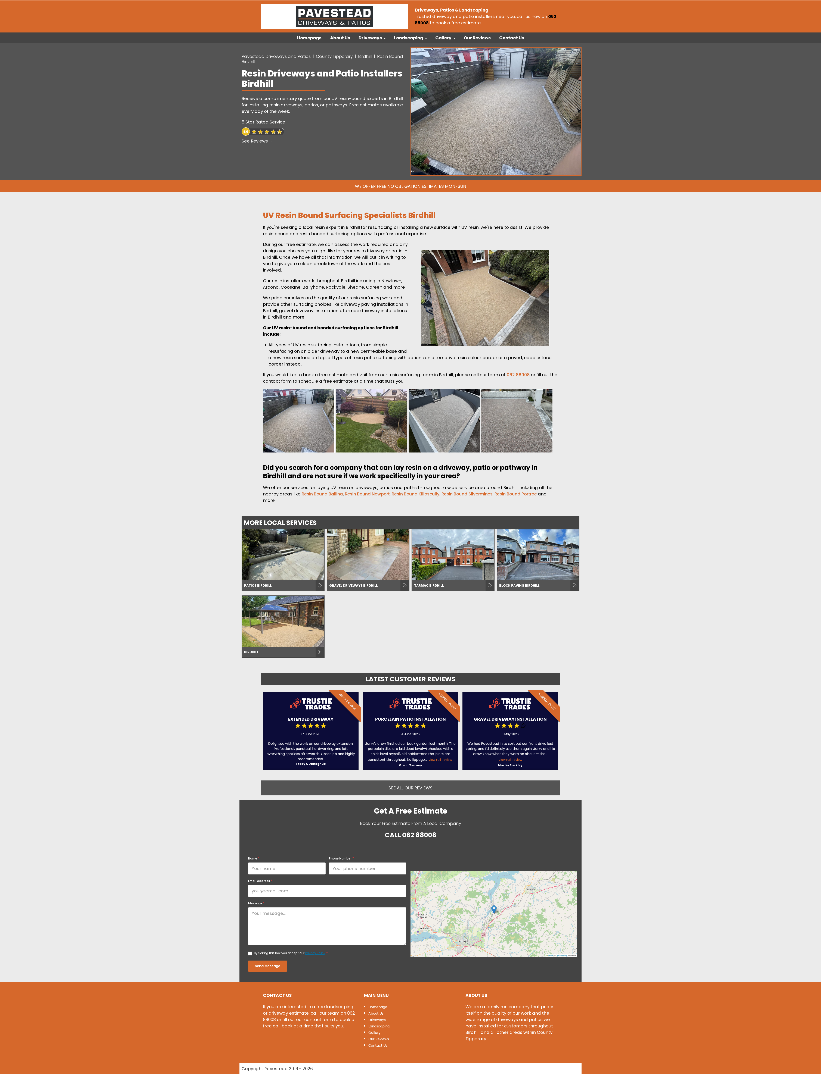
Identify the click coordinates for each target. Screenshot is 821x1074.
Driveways (370, 38)
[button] (494, 909)
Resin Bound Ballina (322, 494)
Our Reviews (477, 38)
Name (253, 858)
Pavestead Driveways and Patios (276, 56)
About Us (340, 38)
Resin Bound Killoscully (416, 494)
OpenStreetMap (561, 955)
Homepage (309, 38)
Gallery (443, 38)
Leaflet (550, 955)
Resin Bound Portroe (516, 494)
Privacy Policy (315, 953)
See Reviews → (257, 141)
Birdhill (365, 56)
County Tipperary (334, 56)
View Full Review (440, 760)
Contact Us (511, 38)
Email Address (260, 881)
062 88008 (518, 375)
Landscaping (408, 38)
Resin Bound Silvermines (467, 494)
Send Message (267, 966)
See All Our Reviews (410, 788)
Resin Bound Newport (367, 494)
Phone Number (341, 858)
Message (256, 903)
